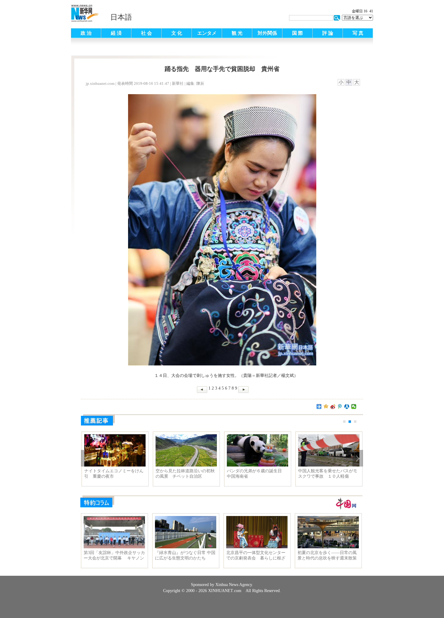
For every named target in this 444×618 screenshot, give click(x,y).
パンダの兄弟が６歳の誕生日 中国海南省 (256, 474)
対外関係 (267, 33)
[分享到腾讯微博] (340, 406)
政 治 (86, 33)
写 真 (357, 33)
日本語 (121, 17)
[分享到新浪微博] (333, 406)
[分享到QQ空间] (326, 406)
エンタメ (207, 33)
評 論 (327, 33)
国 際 (297, 33)
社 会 (146, 33)
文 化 (176, 33)
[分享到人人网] (346, 406)
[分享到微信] (353, 406)
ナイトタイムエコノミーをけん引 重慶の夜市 (113, 474)
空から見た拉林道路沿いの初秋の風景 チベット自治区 (185, 474)
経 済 (116, 33)
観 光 (237, 33)
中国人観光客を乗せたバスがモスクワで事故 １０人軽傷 (327, 474)
